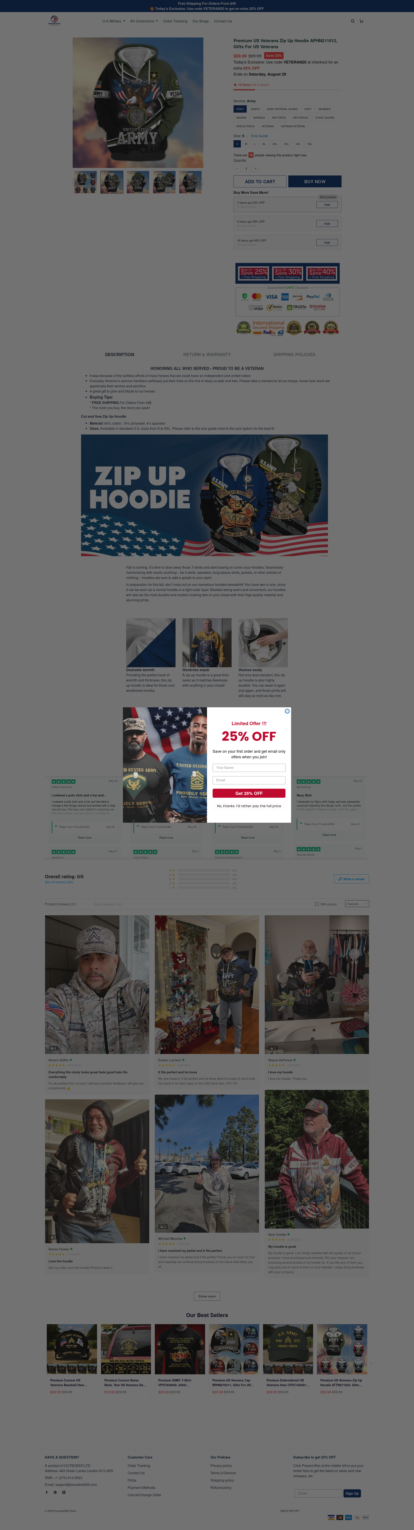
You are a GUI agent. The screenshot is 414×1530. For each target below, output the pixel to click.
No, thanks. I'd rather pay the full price (249, 806)
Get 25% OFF (249, 793)
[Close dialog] (287, 711)
